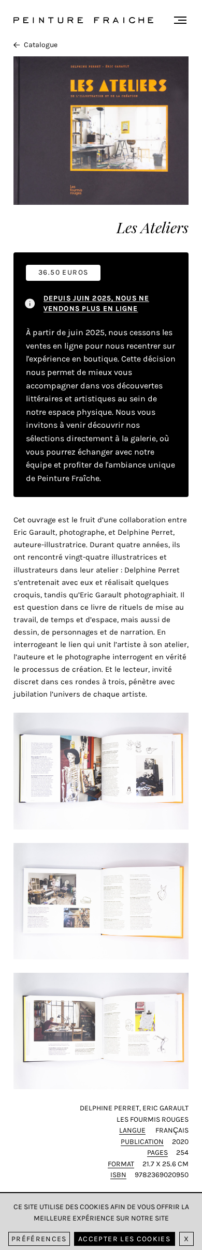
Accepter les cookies (124, 1239)
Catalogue (40, 45)
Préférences (39, 1239)
